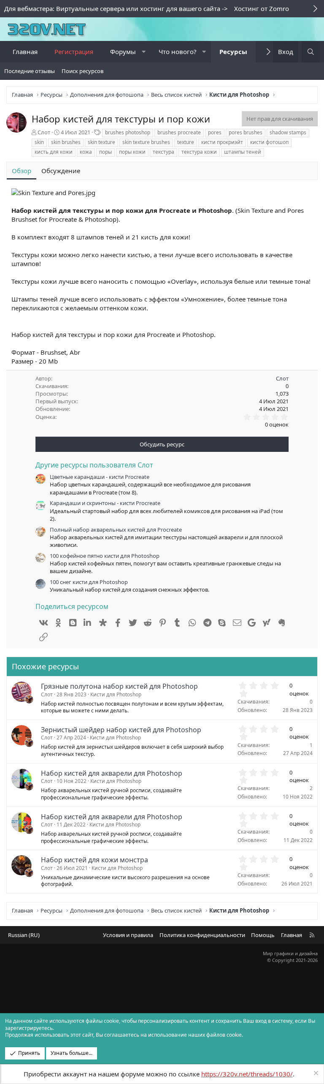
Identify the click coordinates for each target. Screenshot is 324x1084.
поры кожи (132, 151)
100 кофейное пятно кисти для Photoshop (104, 556)
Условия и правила (128, 935)
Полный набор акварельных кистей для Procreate (116, 529)
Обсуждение (60, 170)
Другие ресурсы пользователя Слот (94, 465)
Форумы (123, 51)
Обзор (21, 170)
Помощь (263, 935)
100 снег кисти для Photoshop (89, 582)
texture (185, 142)
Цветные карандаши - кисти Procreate (99, 477)
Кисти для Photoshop (115, 694)
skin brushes (66, 142)
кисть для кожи (54, 151)
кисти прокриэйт (222, 142)
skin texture (101, 142)
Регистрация (73, 51)
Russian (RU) (24, 935)
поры (105, 151)
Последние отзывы (29, 71)
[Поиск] (311, 51)
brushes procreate (179, 132)
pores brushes (245, 132)
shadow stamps (288, 132)
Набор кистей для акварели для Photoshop (111, 773)
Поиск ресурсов (82, 71)
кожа (86, 151)
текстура (163, 151)
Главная (25, 51)
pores (214, 132)
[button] (143, 51)
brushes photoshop (127, 132)
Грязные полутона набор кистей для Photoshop (119, 686)
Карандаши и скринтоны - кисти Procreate (105, 503)
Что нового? (178, 51)
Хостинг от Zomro (261, 8)
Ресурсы (233, 51)
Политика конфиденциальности (202, 935)
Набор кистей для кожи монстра (94, 859)
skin (39, 142)
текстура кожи (199, 151)
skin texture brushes (146, 142)
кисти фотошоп (269, 142)
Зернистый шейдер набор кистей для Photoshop (121, 729)
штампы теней (242, 151)
